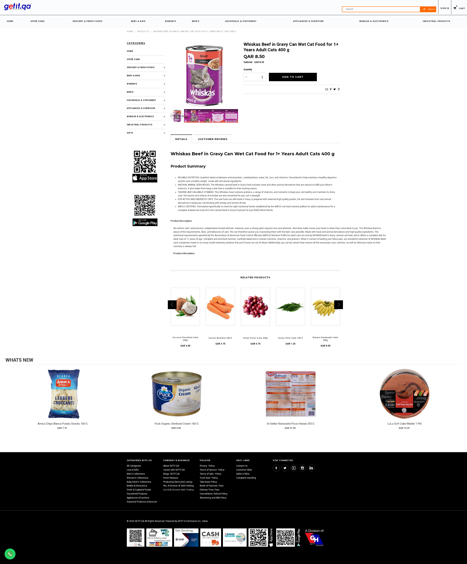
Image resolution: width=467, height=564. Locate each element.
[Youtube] (293, 468)
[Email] (326, 89)
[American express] (210, 537)
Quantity (248, 69)
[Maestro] (261, 537)
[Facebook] (330, 89)
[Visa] (159, 537)
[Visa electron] (235, 537)
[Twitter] (334, 89)
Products (143, 31)
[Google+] (339, 89)
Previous (180, 116)
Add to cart (62, 397)
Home (130, 31)
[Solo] (288, 537)
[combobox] (389, 9)
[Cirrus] (314, 537)
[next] (458, 400)
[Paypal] (135, 537)
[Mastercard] (186, 537)
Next (174, 115)
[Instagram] (302, 468)
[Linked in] (311, 468)
